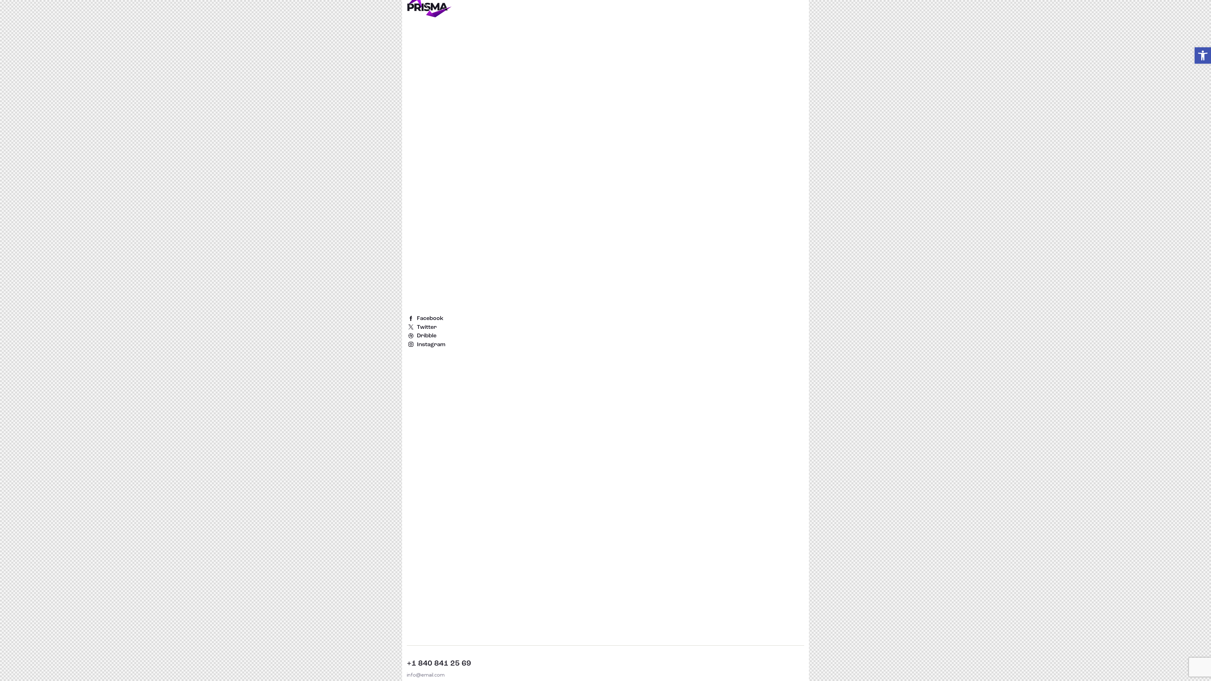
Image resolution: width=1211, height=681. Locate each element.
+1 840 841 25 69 (439, 663)
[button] (1203, 55)
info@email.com (426, 675)
